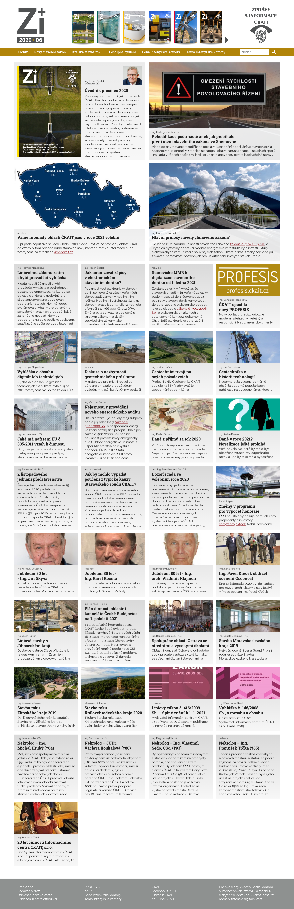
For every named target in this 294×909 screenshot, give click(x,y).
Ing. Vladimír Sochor (96, 402)
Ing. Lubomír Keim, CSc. (30, 434)
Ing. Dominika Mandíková (233, 299)
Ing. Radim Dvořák (162, 434)
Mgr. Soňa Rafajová (229, 568)
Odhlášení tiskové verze (34, 895)
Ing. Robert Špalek (94, 267)
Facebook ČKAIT (164, 891)
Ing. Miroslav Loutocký (29, 568)
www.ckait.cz (63, 252)
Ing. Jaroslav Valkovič (29, 703)
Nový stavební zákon (50, 52)
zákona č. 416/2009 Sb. (247, 244)
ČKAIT (156, 887)
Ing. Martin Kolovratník (164, 233)
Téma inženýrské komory (206, 52)
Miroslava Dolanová (96, 703)
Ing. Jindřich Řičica (162, 367)
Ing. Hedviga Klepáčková (165, 132)
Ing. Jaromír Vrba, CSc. (29, 738)
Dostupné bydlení (122, 52)
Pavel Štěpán (226, 501)
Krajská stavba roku (87, 52)
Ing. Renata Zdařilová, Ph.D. (167, 636)
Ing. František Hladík (96, 604)
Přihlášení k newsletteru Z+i (37, 899)
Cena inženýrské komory (161, 52)
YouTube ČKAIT (163, 899)
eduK (88, 891)
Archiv (22, 52)
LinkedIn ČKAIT (163, 895)
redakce (21, 233)
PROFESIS (92, 887)
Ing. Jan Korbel (93, 469)
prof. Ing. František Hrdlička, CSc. (170, 469)
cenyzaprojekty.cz (232, 524)
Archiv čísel (25, 887)
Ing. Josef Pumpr (26, 636)
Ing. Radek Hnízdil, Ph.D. (30, 469)
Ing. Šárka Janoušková (231, 703)
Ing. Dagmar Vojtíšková (164, 738)
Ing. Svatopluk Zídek (28, 837)
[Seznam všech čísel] (227, 40)
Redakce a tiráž (28, 891)
